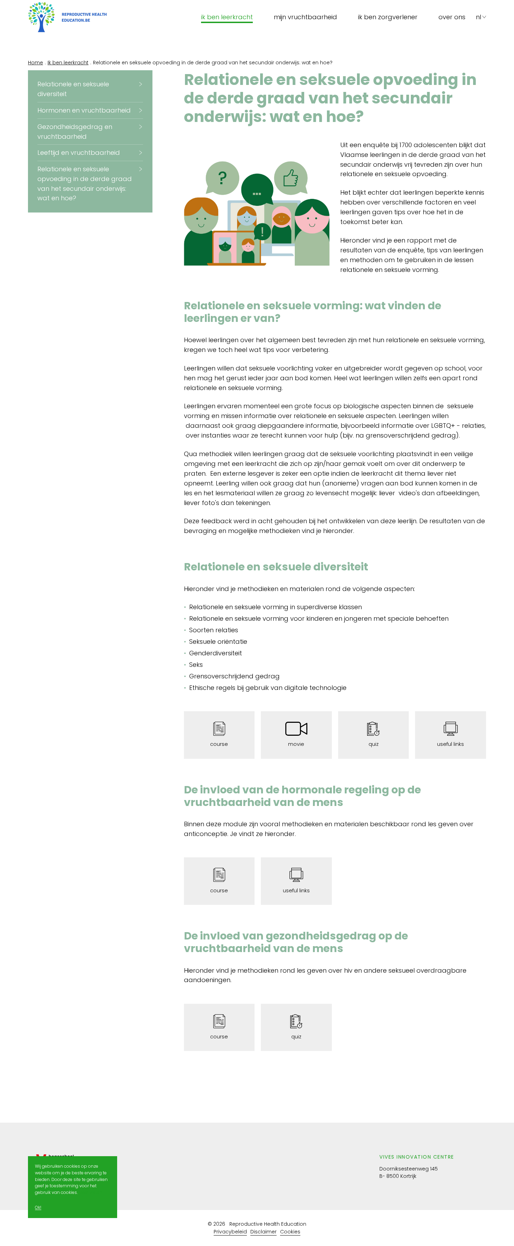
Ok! (38, 1207)
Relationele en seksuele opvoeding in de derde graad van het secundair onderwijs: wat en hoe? (84, 184)
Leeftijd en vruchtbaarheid (78, 152)
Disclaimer (263, 1231)
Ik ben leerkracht (227, 17)
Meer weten (90, 1192)
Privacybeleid (230, 1231)
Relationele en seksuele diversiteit (73, 89)
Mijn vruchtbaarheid (305, 17)
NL (478, 17)
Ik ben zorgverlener (387, 17)
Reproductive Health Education (267, 1223)
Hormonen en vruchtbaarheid (84, 110)
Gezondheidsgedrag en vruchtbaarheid (74, 131)
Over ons (451, 17)
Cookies (290, 1231)
